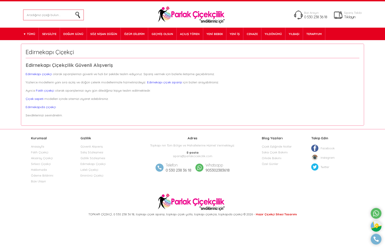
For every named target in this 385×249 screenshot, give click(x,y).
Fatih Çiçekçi (39, 152)
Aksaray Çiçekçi (42, 158)
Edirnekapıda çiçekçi (41, 107)
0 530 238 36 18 (315, 16)
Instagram (328, 157)
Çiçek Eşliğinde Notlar (277, 146)
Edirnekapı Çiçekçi (93, 164)
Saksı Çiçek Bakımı (275, 152)
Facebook (328, 148)
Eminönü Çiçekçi (91, 175)
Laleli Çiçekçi (89, 169)
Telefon (171, 165)
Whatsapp (214, 165)
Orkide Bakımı (271, 158)
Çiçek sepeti (34, 99)
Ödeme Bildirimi (42, 175)
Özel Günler (270, 164)
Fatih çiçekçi (45, 90)
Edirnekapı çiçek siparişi (164, 82)
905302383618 (217, 168)
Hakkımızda (39, 169)
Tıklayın (349, 16)
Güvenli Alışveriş (91, 146)
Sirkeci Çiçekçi (41, 164)
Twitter (325, 167)
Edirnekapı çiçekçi (39, 74)
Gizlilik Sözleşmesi (92, 158)
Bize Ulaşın (38, 181)
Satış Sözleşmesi (91, 152)
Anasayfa (37, 146)
